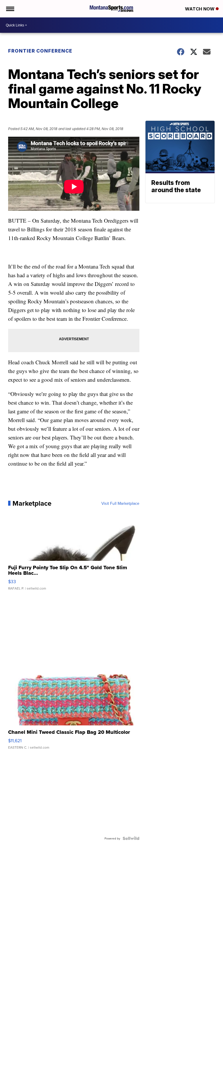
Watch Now (200, 9)
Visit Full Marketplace (120, 503)
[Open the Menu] (9, 8)
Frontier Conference (40, 51)
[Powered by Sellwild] (131, 838)
